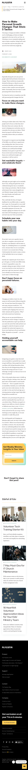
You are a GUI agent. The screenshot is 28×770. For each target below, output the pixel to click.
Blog (9, 6)
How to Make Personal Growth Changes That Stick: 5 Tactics (13, 10)
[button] (24, 2)
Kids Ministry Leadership (18, 6)
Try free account (9, 722)
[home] (8, 2)
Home (4, 6)
